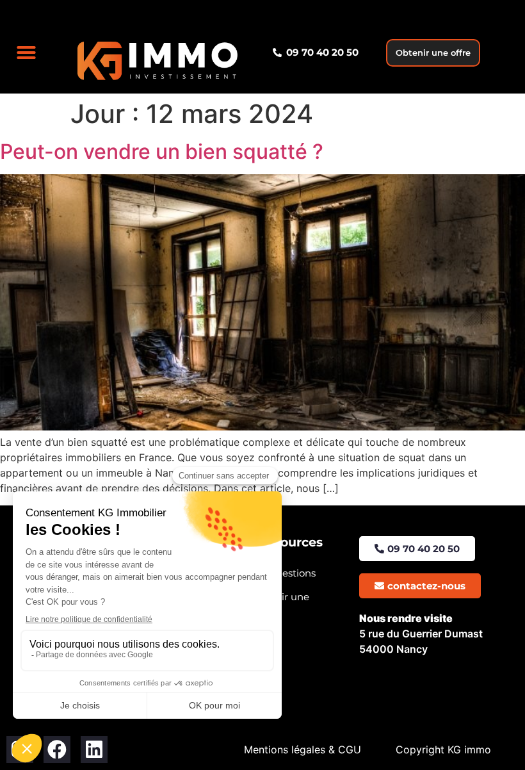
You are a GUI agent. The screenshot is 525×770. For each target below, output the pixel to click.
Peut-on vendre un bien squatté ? (161, 151)
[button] (26, 52)
